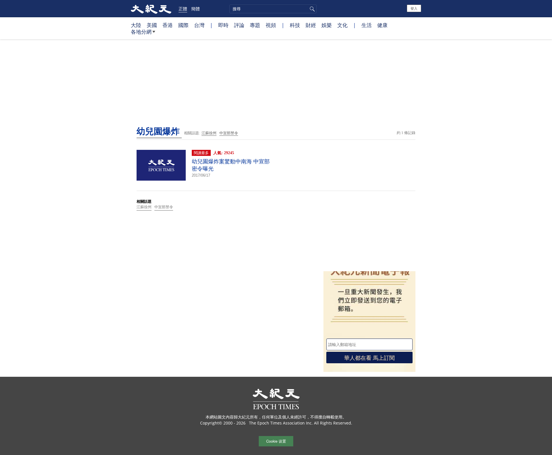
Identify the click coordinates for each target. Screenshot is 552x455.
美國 (152, 25)
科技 (295, 25)
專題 (255, 25)
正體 (183, 9)
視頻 (271, 25)
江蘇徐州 (209, 133)
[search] (273, 9)
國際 (183, 25)
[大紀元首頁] (151, 8)
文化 (342, 25)
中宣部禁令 (228, 133)
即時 (223, 25)
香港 (167, 25)
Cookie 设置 (276, 441)
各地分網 (141, 31)
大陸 (136, 25)
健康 (382, 25)
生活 (366, 25)
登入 (414, 8)
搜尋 (311, 9)
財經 (311, 25)
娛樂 (326, 25)
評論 (239, 25)
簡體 (195, 9)
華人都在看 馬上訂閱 (369, 357)
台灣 (199, 25)
